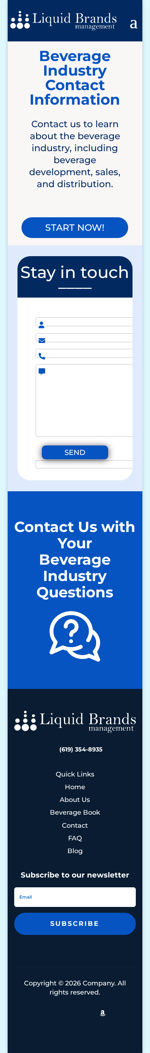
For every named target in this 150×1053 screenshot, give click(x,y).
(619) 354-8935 (81, 749)
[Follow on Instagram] (70, 1013)
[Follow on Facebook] (86, 1013)
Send (75, 452)
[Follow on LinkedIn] (38, 1013)
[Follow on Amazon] (102, 1013)
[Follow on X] (54, 1013)
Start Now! (74, 227)
